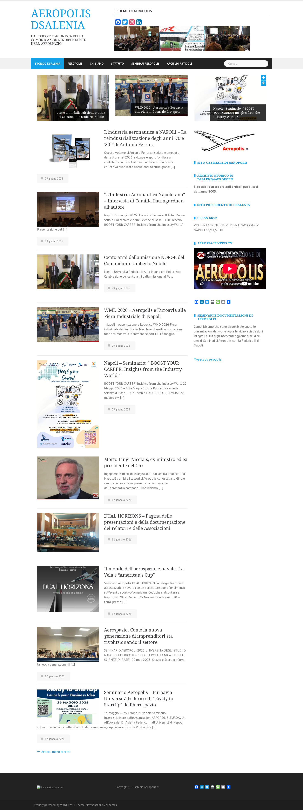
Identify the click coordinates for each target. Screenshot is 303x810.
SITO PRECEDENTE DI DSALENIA (223, 205)
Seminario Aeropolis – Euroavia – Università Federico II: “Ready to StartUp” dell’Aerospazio (140, 698)
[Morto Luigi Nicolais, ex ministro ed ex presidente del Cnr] (68, 477)
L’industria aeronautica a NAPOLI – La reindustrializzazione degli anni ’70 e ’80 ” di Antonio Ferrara (145, 138)
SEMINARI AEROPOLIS (145, 63)
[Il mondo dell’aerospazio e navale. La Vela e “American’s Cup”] (68, 589)
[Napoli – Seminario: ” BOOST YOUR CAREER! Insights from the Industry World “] (68, 403)
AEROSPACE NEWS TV (214, 243)
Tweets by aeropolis (207, 359)
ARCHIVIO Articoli (179, 63)
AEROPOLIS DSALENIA (61, 19)
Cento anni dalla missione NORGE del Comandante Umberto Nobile (81, 114)
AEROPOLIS (75, 63)
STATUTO (117, 63)
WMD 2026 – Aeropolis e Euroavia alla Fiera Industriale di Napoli (159, 109)
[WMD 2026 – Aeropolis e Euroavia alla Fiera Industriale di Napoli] (68, 324)
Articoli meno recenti (55, 752)
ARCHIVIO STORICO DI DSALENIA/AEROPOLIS (215, 177)
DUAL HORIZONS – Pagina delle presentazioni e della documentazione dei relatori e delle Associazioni (144, 522)
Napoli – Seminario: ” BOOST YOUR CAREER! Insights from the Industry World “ (236, 112)
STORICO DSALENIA (47, 63)
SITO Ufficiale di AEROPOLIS (222, 162)
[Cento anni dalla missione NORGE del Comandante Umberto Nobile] (68, 271)
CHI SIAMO (97, 63)
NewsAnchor (93, 805)
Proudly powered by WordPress (54, 805)
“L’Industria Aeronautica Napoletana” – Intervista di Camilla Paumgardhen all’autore (144, 201)
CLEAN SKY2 (207, 218)
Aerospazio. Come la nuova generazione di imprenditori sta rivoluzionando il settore (138, 636)
